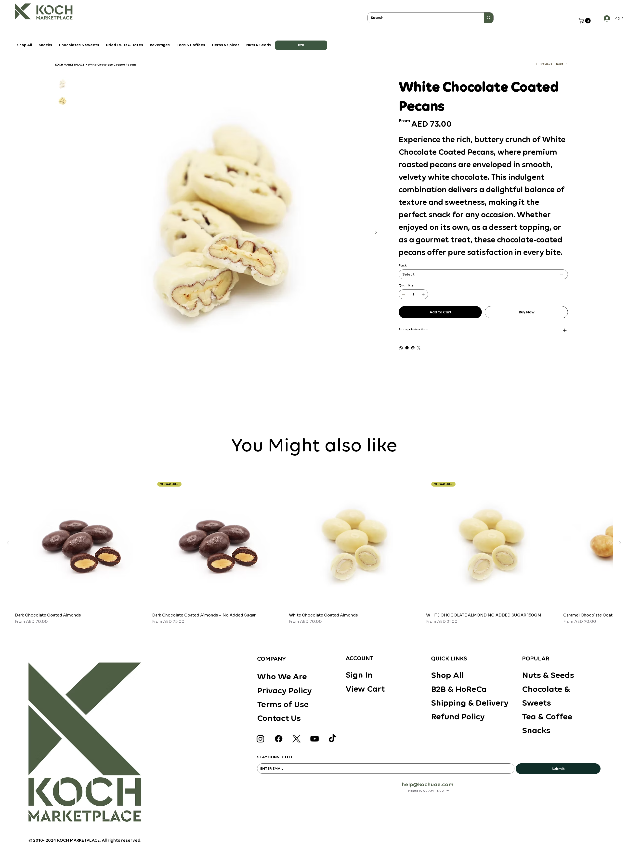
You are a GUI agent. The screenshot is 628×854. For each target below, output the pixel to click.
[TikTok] (332, 738)
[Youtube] (314, 738)
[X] (296, 738)
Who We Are (282, 676)
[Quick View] (81, 543)
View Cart (365, 689)
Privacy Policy (284, 690)
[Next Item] (376, 233)
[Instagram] (260, 738)
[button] (301, 45)
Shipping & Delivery (470, 703)
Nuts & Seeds (548, 675)
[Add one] (423, 294)
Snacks (536, 730)
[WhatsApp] (401, 347)
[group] (314, 550)
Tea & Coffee (547, 716)
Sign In (359, 675)
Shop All (447, 675)
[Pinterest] (412, 347)
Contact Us (279, 718)
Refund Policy (458, 716)
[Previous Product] (8, 543)
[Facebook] (407, 347)
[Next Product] (620, 543)
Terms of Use (283, 704)
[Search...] (488, 18)
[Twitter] (418, 347)
